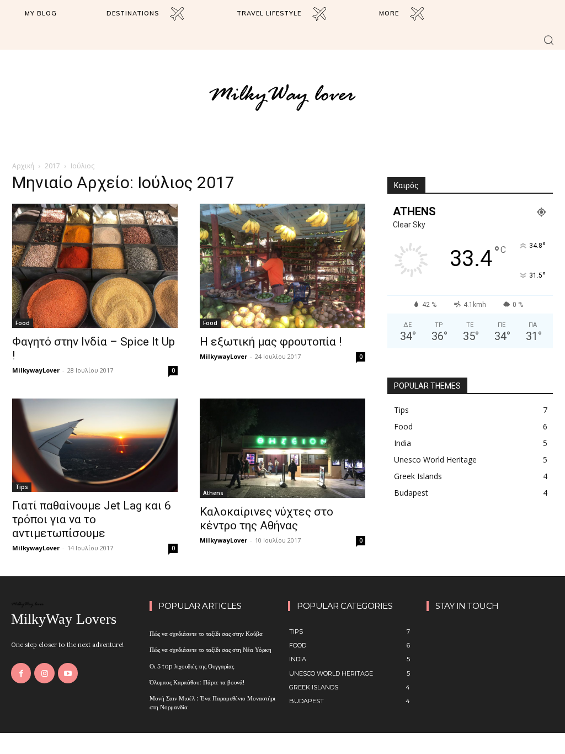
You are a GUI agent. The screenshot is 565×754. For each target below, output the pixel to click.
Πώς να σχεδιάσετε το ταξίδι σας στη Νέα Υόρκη (210, 649)
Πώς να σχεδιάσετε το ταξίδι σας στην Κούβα (206, 633)
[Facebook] (21, 673)
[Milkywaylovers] (282, 96)
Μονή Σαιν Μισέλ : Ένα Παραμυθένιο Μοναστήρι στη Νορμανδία (212, 701)
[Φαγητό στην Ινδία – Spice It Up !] (95, 266)
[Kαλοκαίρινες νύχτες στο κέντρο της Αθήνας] (282, 448)
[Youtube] (68, 673)
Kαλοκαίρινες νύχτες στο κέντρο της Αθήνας (266, 518)
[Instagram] (44, 673)
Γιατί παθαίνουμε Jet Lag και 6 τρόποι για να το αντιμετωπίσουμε (91, 519)
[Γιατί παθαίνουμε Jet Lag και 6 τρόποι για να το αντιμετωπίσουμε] (95, 445)
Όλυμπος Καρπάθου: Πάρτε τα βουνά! (197, 681)
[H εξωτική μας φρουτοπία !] (282, 266)
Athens (213, 493)
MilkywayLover (36, 370)
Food (22, 323)
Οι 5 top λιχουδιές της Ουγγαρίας (192, 665)
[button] (548, 40)
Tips (21, 487)
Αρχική (23, 166)
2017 (52, 166)
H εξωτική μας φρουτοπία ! (271, 341)
